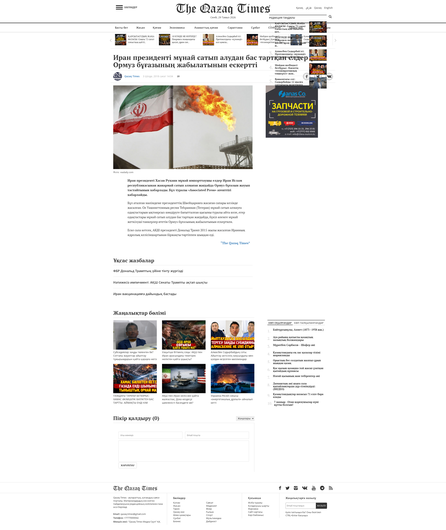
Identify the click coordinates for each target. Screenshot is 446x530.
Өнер (209, 508)
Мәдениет (211, 505)
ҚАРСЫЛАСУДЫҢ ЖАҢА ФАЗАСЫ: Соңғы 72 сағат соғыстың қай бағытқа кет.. (290, 27)
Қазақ (299, 7)
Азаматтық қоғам (206, 27)
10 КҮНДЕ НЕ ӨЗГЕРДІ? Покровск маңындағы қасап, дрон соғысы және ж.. (290, 41)
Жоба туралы (255, 502)
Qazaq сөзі (178, 511)
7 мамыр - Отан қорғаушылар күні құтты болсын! (296, 403)
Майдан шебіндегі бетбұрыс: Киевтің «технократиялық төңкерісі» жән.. (286, 69)
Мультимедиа (213, 518)
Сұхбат (255, 27)
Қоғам (157, 27)
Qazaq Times (132, 76)
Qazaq (318, 7)
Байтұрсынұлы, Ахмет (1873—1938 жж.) (298, 329)
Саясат (209, 502)
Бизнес (177, 521)
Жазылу (321, 505)
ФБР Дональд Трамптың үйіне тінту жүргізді (148, 271)
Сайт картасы (255, 511)
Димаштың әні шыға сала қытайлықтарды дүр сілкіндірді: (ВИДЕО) (294, 386)
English (328, 7)
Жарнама (253, 508)
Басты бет (121, 27)
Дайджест (211, 521)
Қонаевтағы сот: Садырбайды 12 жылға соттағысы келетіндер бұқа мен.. (289, 83)
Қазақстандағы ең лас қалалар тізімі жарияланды (296, 354)
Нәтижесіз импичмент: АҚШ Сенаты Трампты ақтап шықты (160, 282)
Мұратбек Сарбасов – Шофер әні (294, 345)
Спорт (209, 515)
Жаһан (140, 27)
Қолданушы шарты (258, 505)
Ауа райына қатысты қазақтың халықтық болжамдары (293, 338)
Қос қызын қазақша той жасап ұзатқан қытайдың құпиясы (298, 369)
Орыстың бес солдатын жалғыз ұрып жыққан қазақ (297, 362)
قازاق (309, 7)
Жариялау (127, 465)
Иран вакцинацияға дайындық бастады (144, 294)
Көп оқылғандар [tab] (280, 323)
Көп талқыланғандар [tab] (309, 323)
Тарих (176, 508)
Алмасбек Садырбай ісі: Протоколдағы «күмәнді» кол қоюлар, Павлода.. (290, 54)
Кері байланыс (256, 515)
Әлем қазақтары (182, 515)
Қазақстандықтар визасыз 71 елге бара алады (298, 395)
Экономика (177, 27)
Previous (110, 40)
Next (335, 40)
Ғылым (210, 511)
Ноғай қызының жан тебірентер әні (296, 376)
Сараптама (235, 27)
